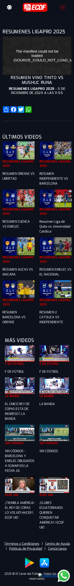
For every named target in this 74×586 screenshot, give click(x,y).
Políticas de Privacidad (25, 548)
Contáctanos (57, 548)
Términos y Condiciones (21, 544)
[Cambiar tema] (9, 7)
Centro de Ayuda (57, 544)
